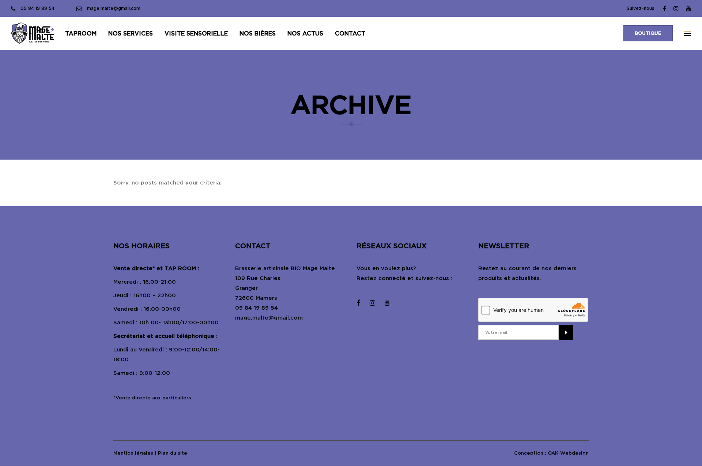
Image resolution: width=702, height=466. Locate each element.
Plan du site (172, 453)
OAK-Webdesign (568, 453)
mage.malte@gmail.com (269, 317)
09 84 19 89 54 (256, 308)
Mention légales (133, 453)
